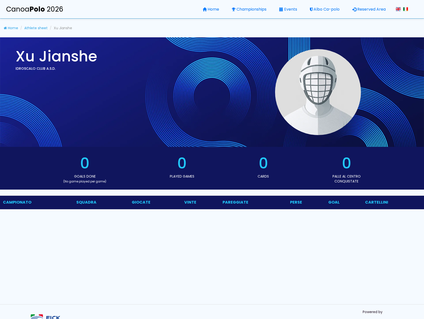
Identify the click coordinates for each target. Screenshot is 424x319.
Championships (251, 9)
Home (213, 9)
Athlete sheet (36, 28)
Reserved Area (371, 9)
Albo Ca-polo (327, 9)
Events (290, 9)
